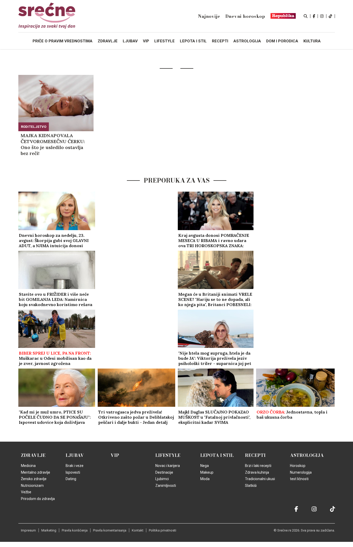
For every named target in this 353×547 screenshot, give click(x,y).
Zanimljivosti (165, 485)
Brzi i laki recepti (258, 466)
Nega (204, 466)
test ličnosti (299, 479)
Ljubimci (162, 479)
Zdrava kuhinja (257, 472)
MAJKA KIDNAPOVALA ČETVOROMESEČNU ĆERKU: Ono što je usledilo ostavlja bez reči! (53, 144)
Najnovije (209, 16)
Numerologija (301, 472)
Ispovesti (73, 472)
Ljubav (75, 455)
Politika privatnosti (162, 530)
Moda (205, 479)
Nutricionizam (32, 485)
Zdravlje (33, 455)
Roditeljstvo (33, 126)
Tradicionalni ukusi (260, 479)
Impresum (28, 530)
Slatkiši (251, 485)
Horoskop (297, 466)
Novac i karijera (167, 466)
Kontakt (137, 530)
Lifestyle (167, 455)
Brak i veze (74, 466)
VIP (115, 455)
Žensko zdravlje (34, 479)
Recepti (255, 455)
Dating (71, 479)
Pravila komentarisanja (109, 530)
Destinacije (164, 472)
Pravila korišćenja (75, 530)
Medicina (28, 466)
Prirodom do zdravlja (38, 499)
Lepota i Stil (217, 455)
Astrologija (307, 455)
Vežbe (26, 492)
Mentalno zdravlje (35, 472)
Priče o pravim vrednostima (63, 41)
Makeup (206, 472)
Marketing (48, 530)
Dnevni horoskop (245, 16)
